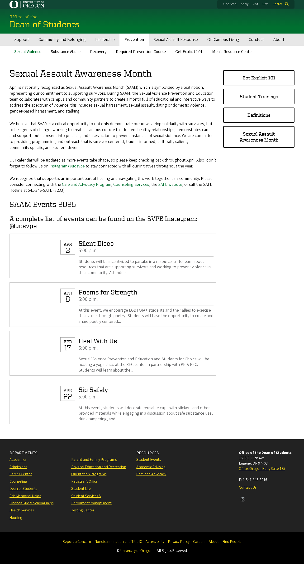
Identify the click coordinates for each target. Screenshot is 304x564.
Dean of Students (23, 488)
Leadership (105, 40)
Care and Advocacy (151, 474)
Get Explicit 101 (189, 52)
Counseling (18, 481)
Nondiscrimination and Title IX (118, 541)
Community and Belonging (62, 40)
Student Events (148, 459)
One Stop (230, 4)
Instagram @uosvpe (67, 166)
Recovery (98, 52)
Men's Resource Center (232, 52)
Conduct (256, 40)
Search (278, 4)
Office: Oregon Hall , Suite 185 (262, 468)
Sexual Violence (27, 52)
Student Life (81, 488)
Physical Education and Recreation (98, 467)
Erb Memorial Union (25, 496)
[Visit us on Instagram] (243, 500)
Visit (255, 4)
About (278, 40)
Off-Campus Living (223, 40)
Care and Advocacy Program (86, 184)
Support (21, 40)
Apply (244, 4)
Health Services (22, 510)
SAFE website (170, 184)
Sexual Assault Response (175, 40)
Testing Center (82, 510)
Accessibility (155, 541)
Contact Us (247, 487)
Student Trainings (259, 96)
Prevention (134, 40)
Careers (199, 541)
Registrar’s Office (84, 481)
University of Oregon (136, 550)
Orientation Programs (88, 474)
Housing (16, 517)
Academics (18, 459)
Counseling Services (131, 184)
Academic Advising (150, 467)
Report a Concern (76, 541)
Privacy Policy (179, 541)
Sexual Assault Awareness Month (259, 137)
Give (265, 4)
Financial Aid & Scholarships (31, 503)
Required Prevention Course (141, 52)
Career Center (21, 474)
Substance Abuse (66, 52)
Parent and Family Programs (94, 459)
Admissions (18, 467)
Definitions (259, 115)
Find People (232, 541)
